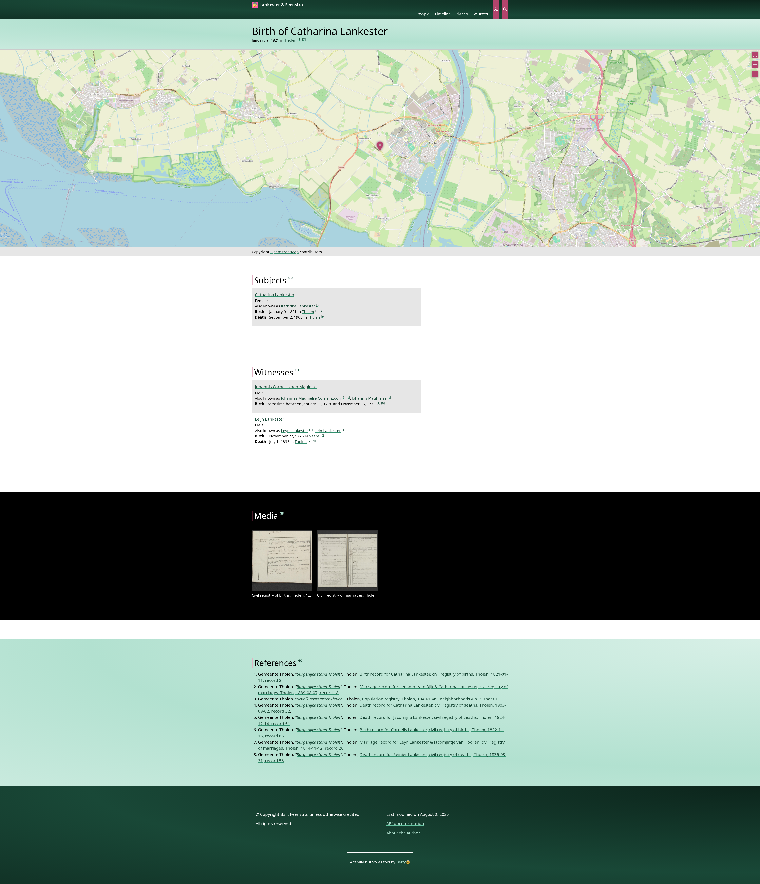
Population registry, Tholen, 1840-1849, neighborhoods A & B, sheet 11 (431, 699)
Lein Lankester (328, 430)
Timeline (442, 14)
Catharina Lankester (274, 294)
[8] (343, 429)
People (423, 14)
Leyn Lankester (294, 430)
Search (505, 9)
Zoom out (755, 74)
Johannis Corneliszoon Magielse (286, 386)
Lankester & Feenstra (281, 4)
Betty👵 (403, 861)
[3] (318, 305)
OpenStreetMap (284, 251)
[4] (323, 316)
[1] (299, 39)
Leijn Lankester (269, 419)
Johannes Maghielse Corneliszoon (311, 398)
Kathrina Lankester (298, 306)
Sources (480, 14)
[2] (304, 39)
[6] (383, 403)
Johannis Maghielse (369, 398)
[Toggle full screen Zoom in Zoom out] (380, 148)
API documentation (405, 823)
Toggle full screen (755, 55)
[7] (311, 429)
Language (496, 9)
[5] (348, 397)
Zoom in (755, 64)
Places (462, 14)
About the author (403, 833)
